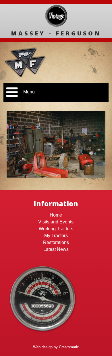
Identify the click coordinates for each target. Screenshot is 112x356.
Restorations (56, 242)
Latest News (56, 249)
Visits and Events (56, 221)
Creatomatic (69, 347)
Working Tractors (56, 228)
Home (56, 215)
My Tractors (56, 235)
